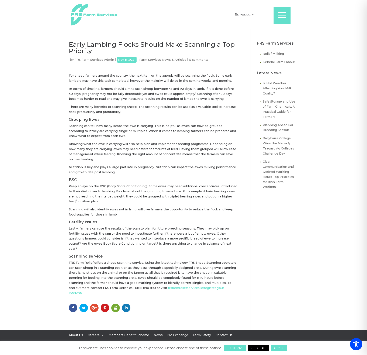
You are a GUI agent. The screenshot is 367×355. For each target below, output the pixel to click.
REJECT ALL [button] (258, 348)
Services (243, 15)
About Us (76, 335)
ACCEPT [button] (279, 348)
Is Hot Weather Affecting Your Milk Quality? (277, 88)
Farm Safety (202, 335)
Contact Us (224, 335)
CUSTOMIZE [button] (234, 348)
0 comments (199, 60)
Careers (94, 335)
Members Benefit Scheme (129, 335)
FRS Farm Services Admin (94, 60)
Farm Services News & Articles (162, 60)
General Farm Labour (279, 62)
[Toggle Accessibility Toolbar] (356, 344)
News (158, 335)
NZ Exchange (177, 335)
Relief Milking (273, 54)
